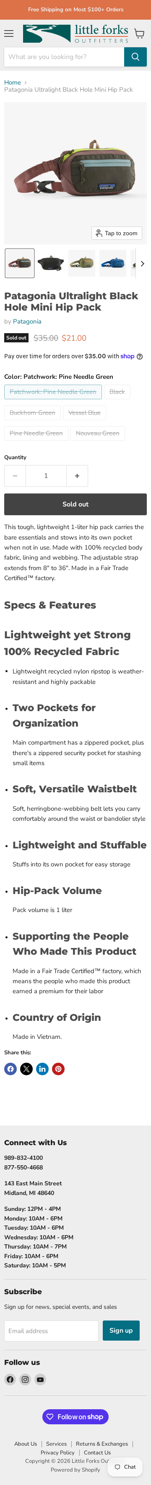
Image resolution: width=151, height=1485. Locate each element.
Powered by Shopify (75, 1470)
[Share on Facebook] (10, 1069)
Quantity (15, 458)
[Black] (118, 401)
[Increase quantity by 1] (77, 476)
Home (12, 82)
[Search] (135, 57)
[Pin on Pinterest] (58, 1069)
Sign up (121, 1330)
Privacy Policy (58, 1453)
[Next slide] (142, 263)
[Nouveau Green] (98, 443)
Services (56, 1444)
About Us (25, 1444)
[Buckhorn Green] (33, 422)
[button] (19, 263)
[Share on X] (26, 1069)
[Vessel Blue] (85, 422)
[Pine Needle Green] (37, 443)
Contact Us (97, 1453)
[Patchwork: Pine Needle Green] (54, 401)
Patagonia (27, 321)
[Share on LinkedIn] (42, 1069)
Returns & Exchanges (102, 1444)
